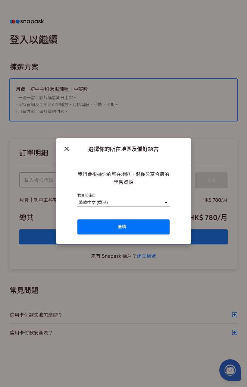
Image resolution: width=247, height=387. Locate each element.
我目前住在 (86, 194)
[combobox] (78, 202)
